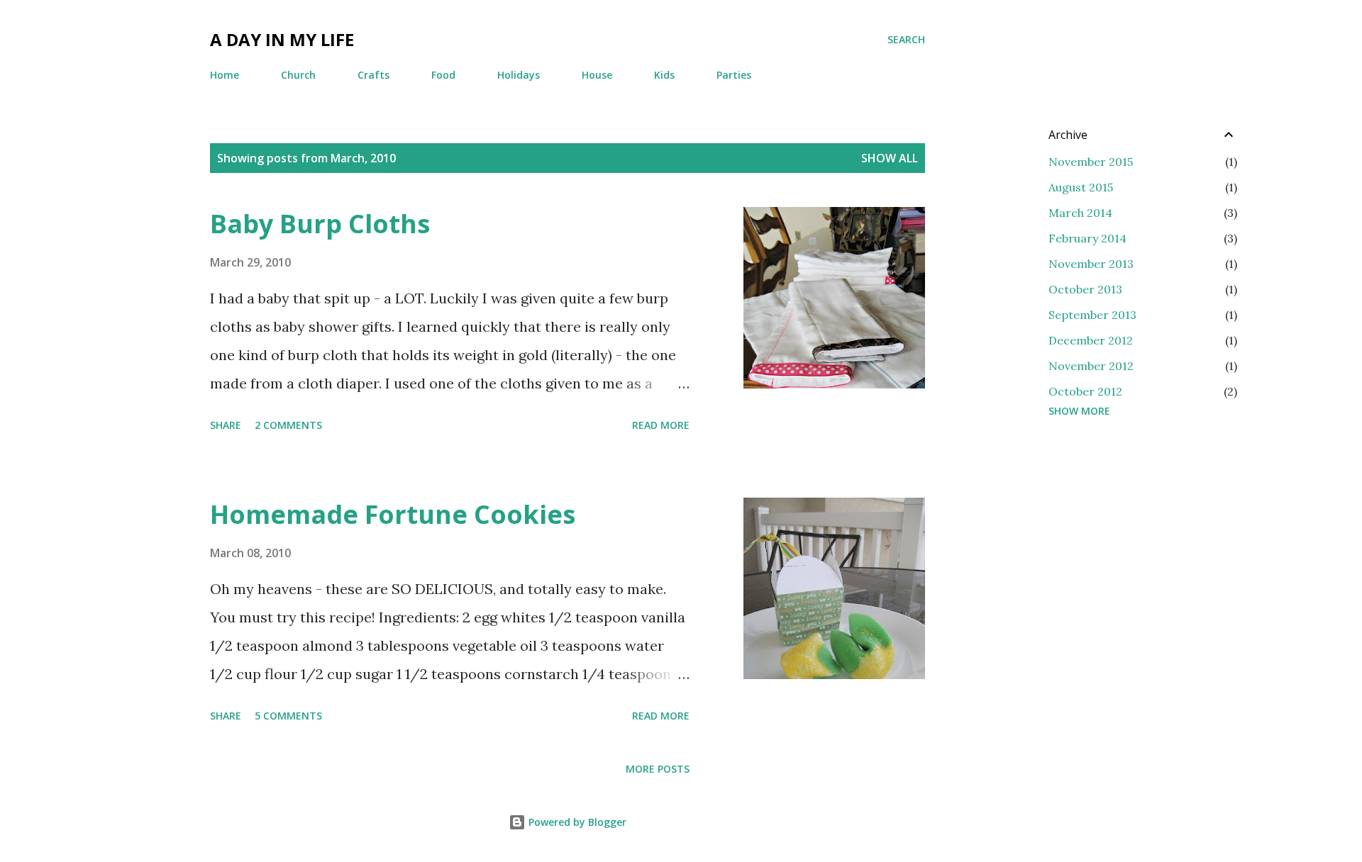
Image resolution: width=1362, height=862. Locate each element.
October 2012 (1085, 391)
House (597, 75)
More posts (658, 769)
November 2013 (1091, 264)
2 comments (288, 425)
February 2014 (1087, 238)
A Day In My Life (282, 39)
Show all (889, 158)
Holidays (518, 75)
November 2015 (1090, 162)
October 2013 (1085, 289)
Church (298, 75)
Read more (661, 425)
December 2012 (1090, 340)
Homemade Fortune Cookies (392, 514)
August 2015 (1080, 187)
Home (224, 75)
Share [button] (225, 425)
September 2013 (1092, 315)
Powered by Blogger (576, 822)
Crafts (373, 75)
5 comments (288, 715)
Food (443, 75)
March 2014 (1080, 213)
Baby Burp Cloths (320, 223)
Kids (664, 75)
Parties (733, 75)
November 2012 (1091, 366)
